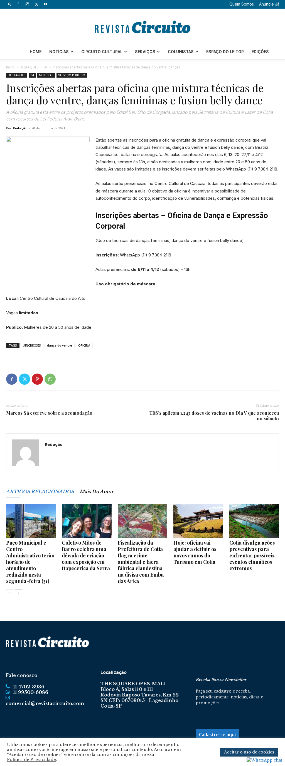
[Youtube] (45, 4)
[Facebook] (18, 4)
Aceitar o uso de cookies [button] (249, 752)
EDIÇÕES (260, 51)
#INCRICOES (32, 345)
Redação (20, 128)
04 (46, 67)
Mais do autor (97, 491)
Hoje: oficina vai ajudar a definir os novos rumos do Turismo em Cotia (194, 552)
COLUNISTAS (181, 51)
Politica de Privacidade (31, 759)
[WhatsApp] (50, 379)
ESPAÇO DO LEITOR (225, 51)
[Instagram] (27, 4)
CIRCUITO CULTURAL (101, 51)
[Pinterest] (37, 379)
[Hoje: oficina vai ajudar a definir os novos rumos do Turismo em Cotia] (198, 521)
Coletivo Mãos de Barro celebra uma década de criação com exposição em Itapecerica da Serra (86, 555)
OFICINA (84, 345)
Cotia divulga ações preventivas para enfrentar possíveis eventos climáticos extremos (252, 555)
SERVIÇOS (145, 51)
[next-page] (18, 592)
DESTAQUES (29, 67)
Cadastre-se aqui (217, 735)
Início (10, 67)
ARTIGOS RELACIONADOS (40, 491)
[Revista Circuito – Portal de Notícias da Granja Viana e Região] (142, 27)
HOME (35, 51)
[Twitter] (36, 4)
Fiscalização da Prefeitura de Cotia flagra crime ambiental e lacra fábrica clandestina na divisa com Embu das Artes (141, 561)
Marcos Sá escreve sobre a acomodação (49, 413)
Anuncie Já (269, 4)
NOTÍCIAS (59, 51)
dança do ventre (59, 345)
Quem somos (241, 4)
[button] (10, 4)
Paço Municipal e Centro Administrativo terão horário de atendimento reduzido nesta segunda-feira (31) (30, 561)
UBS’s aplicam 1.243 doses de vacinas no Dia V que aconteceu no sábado (214, 415)
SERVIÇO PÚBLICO (71, 75)
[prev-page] (9, 592)
